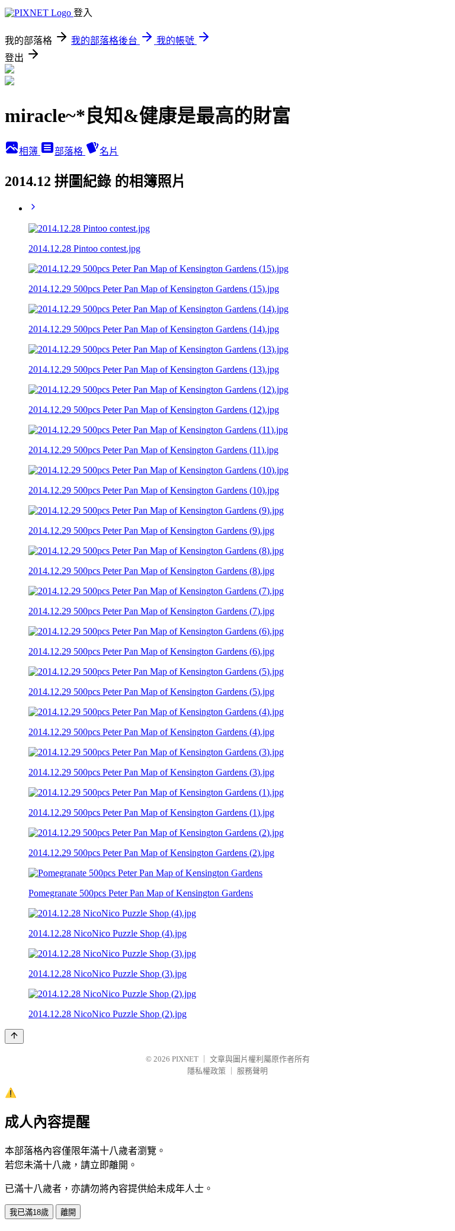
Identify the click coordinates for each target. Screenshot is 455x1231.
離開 (68, 1212)
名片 (109, 151)
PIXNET (185, 1058)
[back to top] (14, 1036)
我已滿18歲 (29, 1212)
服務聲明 (252, 1070)
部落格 (70, 151)
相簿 (29, 151)
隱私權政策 (206, 1070)
